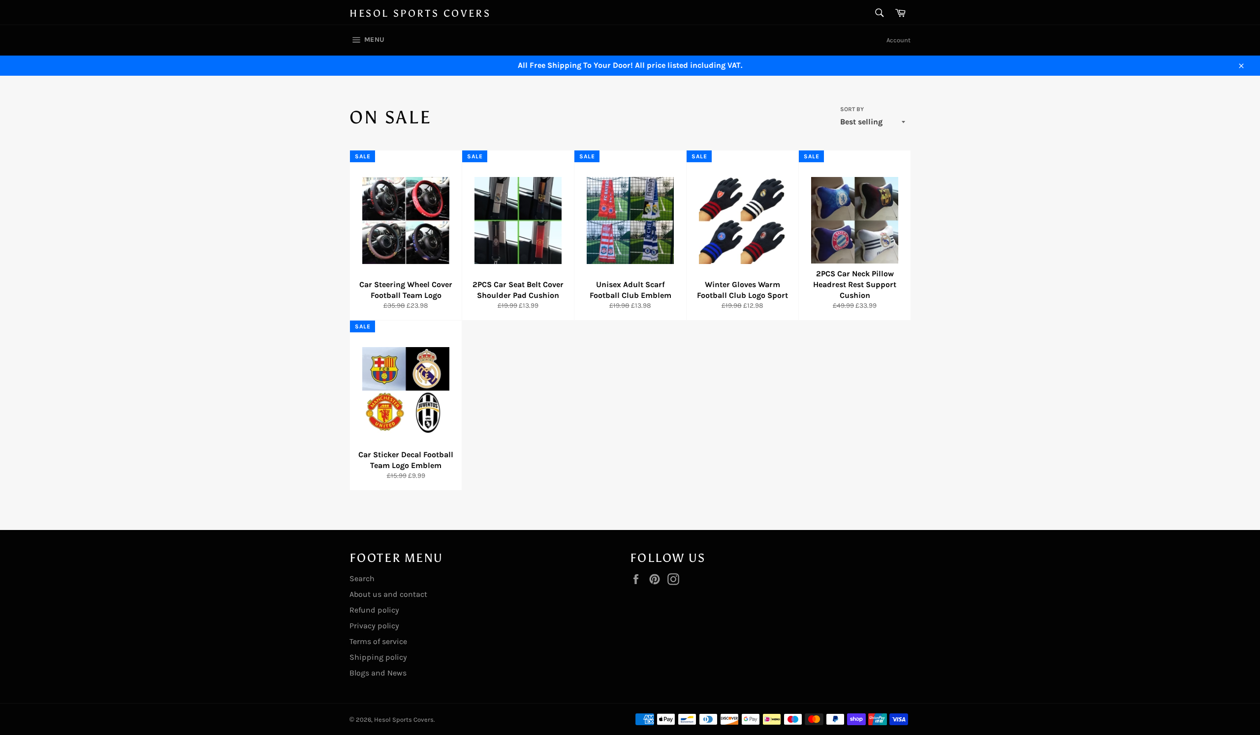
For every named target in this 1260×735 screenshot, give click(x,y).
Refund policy (374, 610)
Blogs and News (378, 672)
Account (898, 40)
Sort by (852, 109)
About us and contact (388, 594)
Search (362, 578)
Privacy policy (374, 625)
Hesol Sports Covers (420, 13)
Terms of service (378, 641)
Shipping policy (378, 657)
